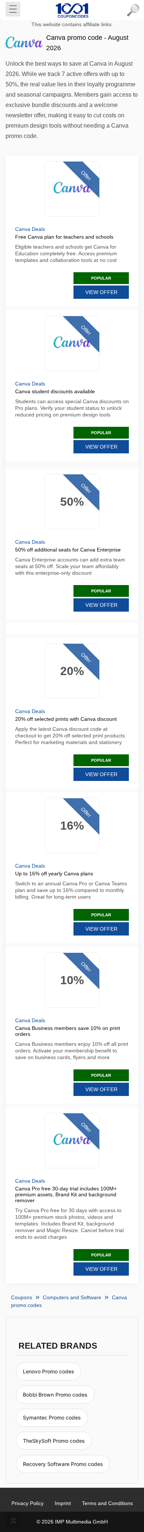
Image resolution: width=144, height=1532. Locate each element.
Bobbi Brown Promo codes (55, 1394)
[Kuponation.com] (72, 10)
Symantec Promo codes (52, 1417)
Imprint (63, 1503)
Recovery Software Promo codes (63, 1464)
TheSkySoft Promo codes (54, 1441)
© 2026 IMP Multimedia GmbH (72, 1522)
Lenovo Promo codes (48, 1371)
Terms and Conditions (107, 1503)
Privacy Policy (27, 1503)
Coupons (21, 1297)
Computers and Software (72, 1297)
